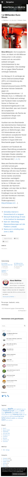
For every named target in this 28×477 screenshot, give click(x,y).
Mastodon (5, 438)
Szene (24, 20)
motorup (16, 414)
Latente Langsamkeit (11, 354)
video (16, 418)
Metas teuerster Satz (11, 385)
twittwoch (8, 418)
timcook (16, 416)
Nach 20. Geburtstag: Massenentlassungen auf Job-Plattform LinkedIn (14, 224)
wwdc (7, 420)
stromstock (5, 441)
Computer (20, 20)
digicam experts (6, 430)
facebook (6, 410)
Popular (9, 330)
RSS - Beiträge (6, 450)
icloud (16, 410)
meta (17, 302)
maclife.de (5, 436)
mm (8, 414)
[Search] (24, 326)
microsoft (3, 414)
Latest (3, 330)
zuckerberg (10, 420)
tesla (13, 416)
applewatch (19, 409)
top (19, 416)
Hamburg (5, 463)
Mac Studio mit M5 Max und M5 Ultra (14, 338)
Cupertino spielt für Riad (12, 380)
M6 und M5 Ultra (10, 349)
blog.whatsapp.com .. (9, 203)
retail (5, 416)
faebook (12, 302)
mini (6, 414)
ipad (22, 410)
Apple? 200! (9, 359)
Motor (4, 465)
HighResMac (5, 431)
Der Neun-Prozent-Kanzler (12, 365)
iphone (8, 412)
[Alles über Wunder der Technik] (14, 10)
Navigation (10, 2)
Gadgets (5, 461)
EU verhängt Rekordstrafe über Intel (6, 264)
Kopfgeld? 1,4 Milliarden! (4, 271)
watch (3, 420)
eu (2, 410)
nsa (25, 414)
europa (5, 302)
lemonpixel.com (6, 435)
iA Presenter (22, 311)
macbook (20, 413)
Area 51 (4, 428)
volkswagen (20, 418)
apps (23, 409)
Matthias (6, 20)
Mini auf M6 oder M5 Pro (12, 344)
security (8, 416)
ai (4, 409)
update (13, 418)
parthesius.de (6, 440)
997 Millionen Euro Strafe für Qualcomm (19, 264)
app (6, 409)
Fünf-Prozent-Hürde (11, 375)
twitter (3, 418)
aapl (2, 409)
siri (11, 416)
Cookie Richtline (19, 471)
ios (19, 410)
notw (24, 414)
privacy (2, 416)
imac (18, 410)
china (25, 409)
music (20, 414)
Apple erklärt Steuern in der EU (13, 370)
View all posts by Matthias (9, 296)
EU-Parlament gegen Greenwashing (13, 308)
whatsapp (4, 304)
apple (10, 408)
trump (22, 416)
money (11, 414)
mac (16, 412)
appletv (14, 409)
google (12, 411)
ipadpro (3, 412)
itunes (13, 413)
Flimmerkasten (6, 460)
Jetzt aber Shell (6, 433)
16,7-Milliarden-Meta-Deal (12, 333)
